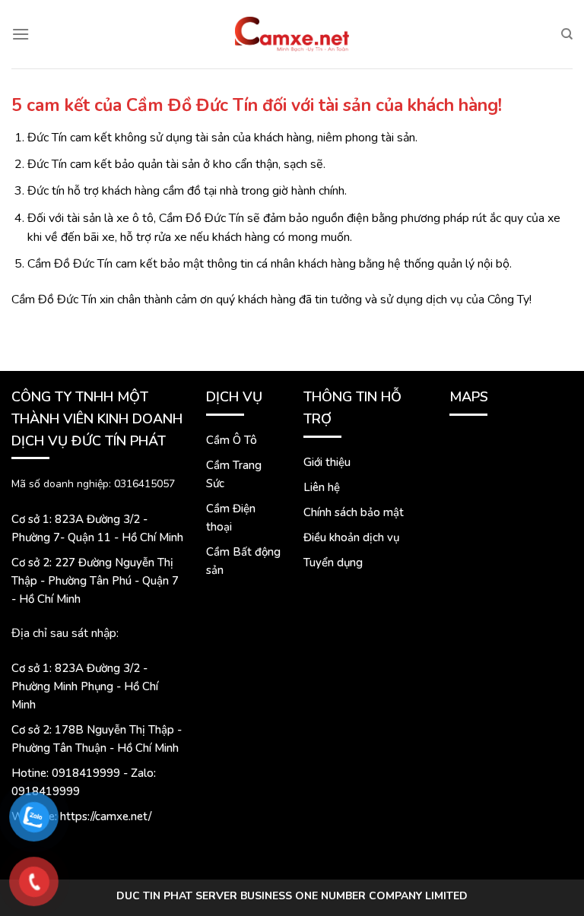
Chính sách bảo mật (353, 512)
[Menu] (20, 33)
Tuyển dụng (333, 562)
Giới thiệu (327, 462)
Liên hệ (321, 487)
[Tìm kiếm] (567, 34)
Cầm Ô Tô (231, 440)
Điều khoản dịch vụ (351, 537)
